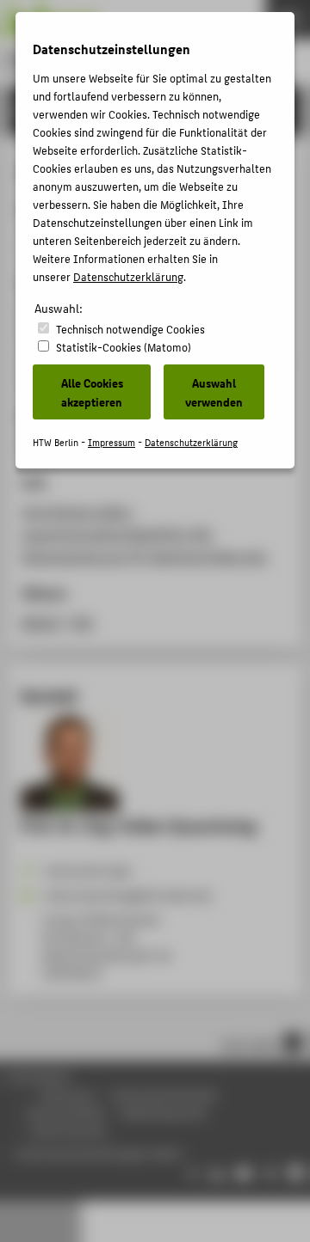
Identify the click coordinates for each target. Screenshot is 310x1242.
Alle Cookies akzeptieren (92, 392)
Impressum (111, 442)
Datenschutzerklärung (128, 276)
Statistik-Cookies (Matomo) (123, 347)
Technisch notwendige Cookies (130, 329)
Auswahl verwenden (214, 392)
